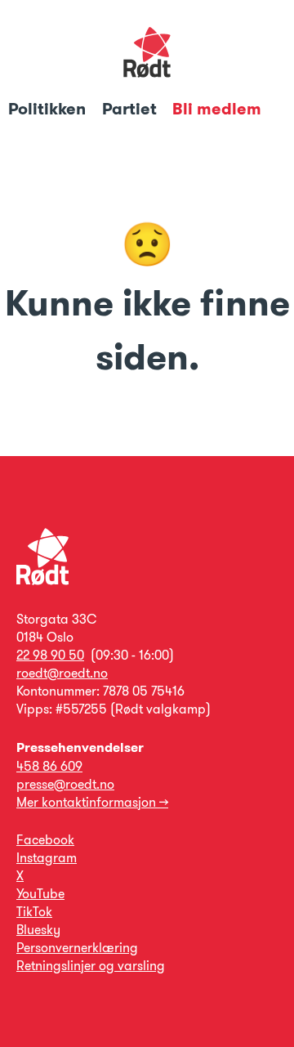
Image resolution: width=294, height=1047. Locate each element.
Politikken (49, 108)
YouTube (40, 893)
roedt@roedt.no (62, 673)
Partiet (131, 108)
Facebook (45, 839)
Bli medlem (216, 108)
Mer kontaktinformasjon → (92, 802)
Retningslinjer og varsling (90, 965)
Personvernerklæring (77, 947)
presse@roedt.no (65, 784)
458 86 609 (49, 766)
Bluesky (38, 929)
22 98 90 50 (50, 655)
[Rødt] (42, 580)
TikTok (34, 911)
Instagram (46, 857)
